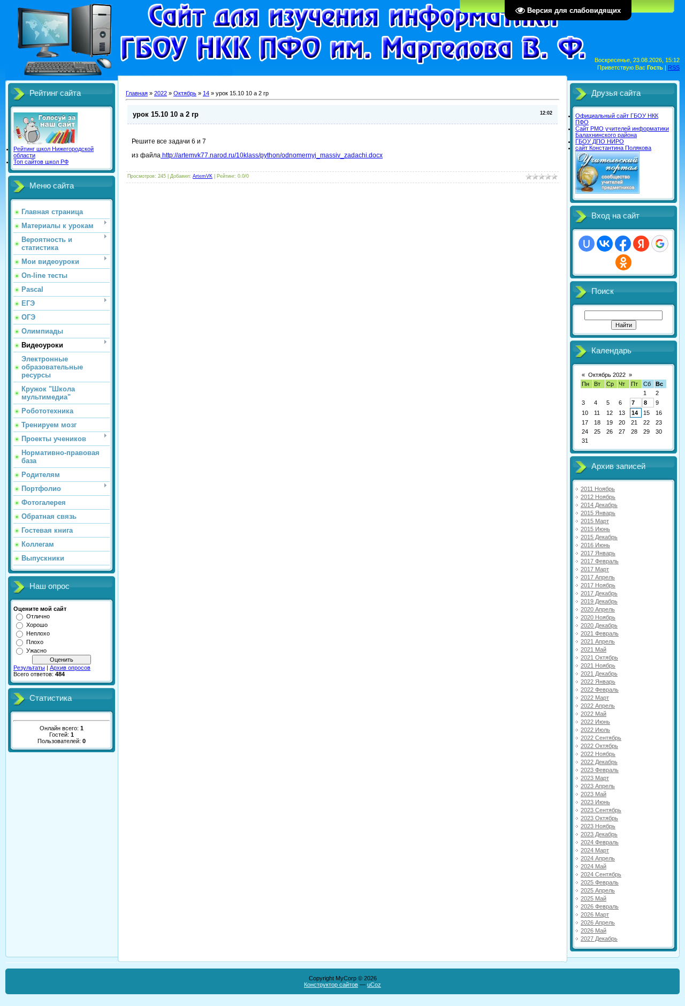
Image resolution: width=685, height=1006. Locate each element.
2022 (160, 93)
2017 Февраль (600, 561)
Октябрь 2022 (607, 375)
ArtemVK (202, 176)
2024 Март (595, 850)
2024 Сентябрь (601, 874)
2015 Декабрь (599, 537)
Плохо (34, 642)
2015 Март (595, 521)
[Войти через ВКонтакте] (605, 244)
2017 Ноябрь (598, 585)
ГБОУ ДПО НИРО (599, 141)
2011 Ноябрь (598, 489)
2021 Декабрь (599, 673)
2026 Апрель (598, 922)
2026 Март (595, 914)
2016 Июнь (595, 545)
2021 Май (593, 649)
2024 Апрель (598, 858)
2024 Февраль (600, 842)
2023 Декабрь (599, 834)
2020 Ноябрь (598, 617)
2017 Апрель (598, 577)
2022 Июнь (595, 721)
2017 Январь (598, 553)
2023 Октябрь (599, 818)
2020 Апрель (598, 609)
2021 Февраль (600, 633)
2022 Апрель (598, 705)
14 (206, 93)
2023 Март (595, 778)
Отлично (38, 616)
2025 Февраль (600, 882)
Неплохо (38, 633)
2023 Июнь (595, 802)
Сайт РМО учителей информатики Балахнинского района (622, 131)
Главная (137, 93)
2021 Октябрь (599, 657)
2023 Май (593, 794)
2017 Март (595, 569)
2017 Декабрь (599, 593)
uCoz (374, 984)
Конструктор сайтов (331, 984)
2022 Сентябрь (601, 738)
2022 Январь (598, 681)
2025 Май (593, 898)
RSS (674, 67)
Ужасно (36, 650)
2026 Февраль (600, 906)
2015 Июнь (595, 529)
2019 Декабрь (599, 601)
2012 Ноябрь (598, 497)
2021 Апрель (598, 641)
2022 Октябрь (599, 746)
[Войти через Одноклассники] (623, 262)
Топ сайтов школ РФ (40, 161)
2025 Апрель (598, 890)
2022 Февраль (600, 689)
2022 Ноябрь (598, 754)
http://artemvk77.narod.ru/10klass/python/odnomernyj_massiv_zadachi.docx (272, 155)
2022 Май (593, 713)
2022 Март (595, 697)
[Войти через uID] (587, 244)
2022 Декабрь (599, 762)
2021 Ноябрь (598, 665)
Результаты (29, 667)
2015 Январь (598, 513)
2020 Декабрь (599, 625)
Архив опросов (70, 667)
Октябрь (184, 93)
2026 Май (593, 930)
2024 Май (593, 866)
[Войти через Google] (659, 243)
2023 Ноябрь (598, 826)
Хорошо (37, 625)
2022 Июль (595, 730)
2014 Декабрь (599, 505)
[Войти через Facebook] (623, 244)
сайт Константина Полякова (613, 148)
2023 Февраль (600, 770)
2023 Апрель (598, 786)
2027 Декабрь (599, 938)
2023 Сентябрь (601, 810)
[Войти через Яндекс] (641, 244)
